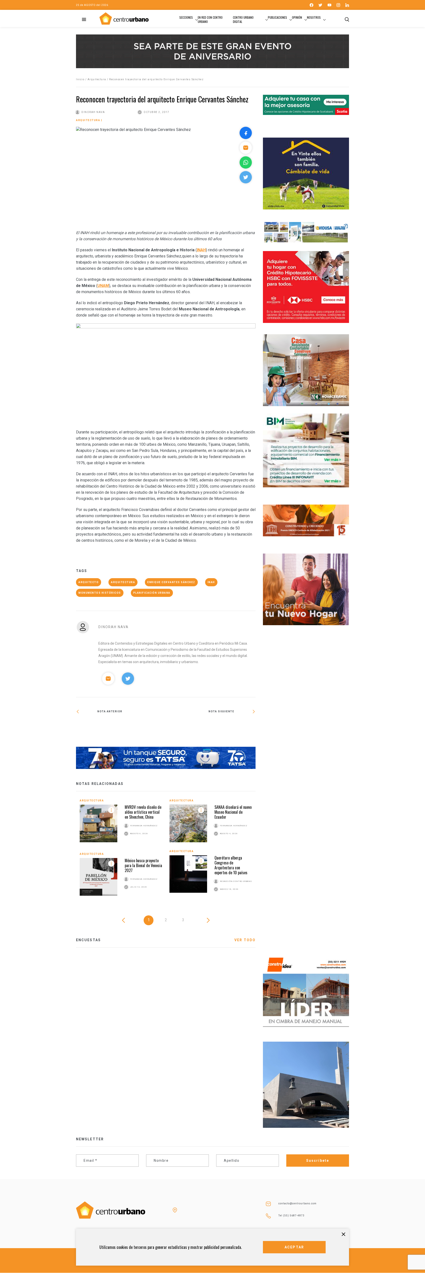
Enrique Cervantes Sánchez (171, 582)
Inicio (80, 79)
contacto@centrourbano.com (297, 1203)
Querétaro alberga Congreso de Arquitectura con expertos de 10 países (230, 865)
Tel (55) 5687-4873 (291, 1215)
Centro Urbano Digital (243, 19)
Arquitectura (97, 79)
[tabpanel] (166, 851)
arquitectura (123, 582)
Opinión (297, 17)
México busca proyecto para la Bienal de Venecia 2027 (143, 865)
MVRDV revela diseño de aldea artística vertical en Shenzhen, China (143, 812)
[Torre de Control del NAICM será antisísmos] (211, 727)
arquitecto (88, 582)
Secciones (186, 17)
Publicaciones (277, 17)
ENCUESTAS (88, 940)
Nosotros (314, 17)
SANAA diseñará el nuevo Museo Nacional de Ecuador (233, 812)
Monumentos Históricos (99, 592)
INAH (211, 582)
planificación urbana (151, 592)
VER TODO (245, 940)
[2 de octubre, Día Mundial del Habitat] (121, 725)
